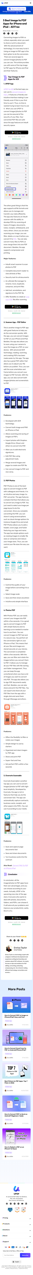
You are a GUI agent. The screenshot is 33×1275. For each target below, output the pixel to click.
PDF (14, 239)
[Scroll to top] (29, 1271)
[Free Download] (16, 132)
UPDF (6, 3)
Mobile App (8, 1021)
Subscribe (25, 1255)
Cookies (7, 1268)
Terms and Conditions (11, 1267)
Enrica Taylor (7, 31)
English (17, 1261)
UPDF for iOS (8, 89)
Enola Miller (10, 1025)
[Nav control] (30, 3)
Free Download (16, 132)
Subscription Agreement (24, 1267)
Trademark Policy (23, 1268)
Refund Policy (14, 1268)
